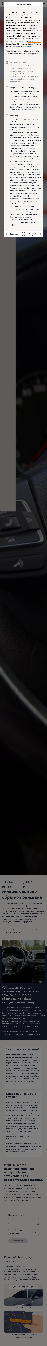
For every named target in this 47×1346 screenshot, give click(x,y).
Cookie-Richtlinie (34, 44)
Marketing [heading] (14, 116)
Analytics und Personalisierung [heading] (22, 88)
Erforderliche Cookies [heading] (18, 62)
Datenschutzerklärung (23, 46)
